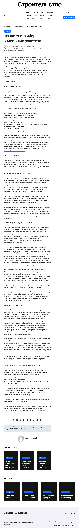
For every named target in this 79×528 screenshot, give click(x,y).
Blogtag (31, 522)
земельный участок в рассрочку (14, 151)
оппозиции (44, 48)
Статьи (42, 15)
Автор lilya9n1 (10, 46)
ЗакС (15, 48)
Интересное (30, 18)
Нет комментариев (30, 46)
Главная (28, 12)
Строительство (39, 5)
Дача (35, 15)
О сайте (57, 522)
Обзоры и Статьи (38, 12)
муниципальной (27, 48)
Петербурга (7, 50)
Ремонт (50, 18)
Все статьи (57, 525)
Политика (7, 31)
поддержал (14, 50)
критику (20, 48)
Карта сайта (65, 525)
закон (11, 48)
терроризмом (21, 50)
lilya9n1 (34, 438)
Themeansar (7, 524)
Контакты (72, 525)
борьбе (7, 48)
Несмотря (37, 48)
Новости (29, 15)
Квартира (49, 15)
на (33, 48)
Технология (49, 12)
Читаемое (64, 522)
